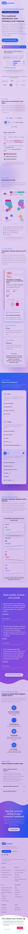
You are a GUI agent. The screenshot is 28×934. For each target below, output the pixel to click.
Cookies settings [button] (7, 929)
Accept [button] (20, 927)
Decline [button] (19, 931)
